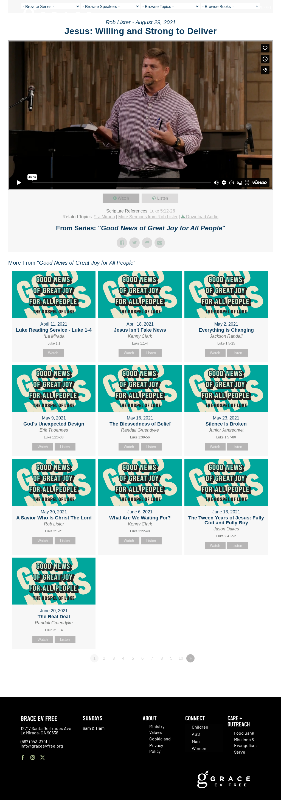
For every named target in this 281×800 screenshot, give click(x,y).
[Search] (269, 19)
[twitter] (42, 757)
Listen (162, 198)
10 (181, 658)
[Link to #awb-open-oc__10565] (263, 35)
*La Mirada (104, 216)
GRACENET (263, 7)
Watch (123, 198)
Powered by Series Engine (252, 673)
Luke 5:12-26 (162, 211)
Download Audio (202, 216)
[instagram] (32, 757)
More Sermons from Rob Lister (148, 216)
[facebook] (23, 757)
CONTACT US (241, 7)
